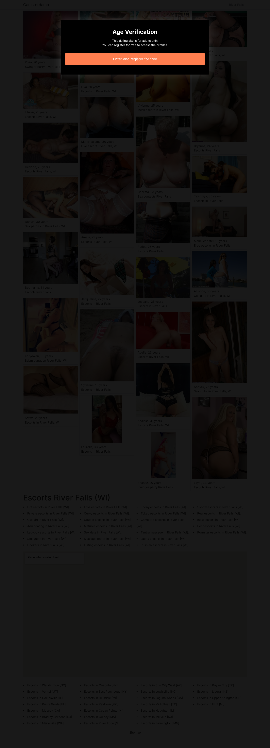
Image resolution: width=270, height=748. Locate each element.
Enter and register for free (135, 59)
